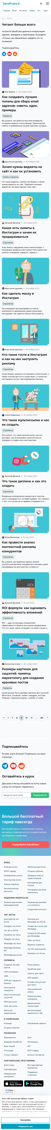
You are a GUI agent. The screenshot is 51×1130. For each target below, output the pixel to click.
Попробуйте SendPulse (25, 844)
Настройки (25, 1120)
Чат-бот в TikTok (11, 930)
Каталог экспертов (35, 1055)
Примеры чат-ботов (36, 953)
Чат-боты (23, 10)
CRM (6, 976)
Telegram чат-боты (12, 939)
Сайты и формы (10, 177)
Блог (29, 1037)
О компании (11, 1019)
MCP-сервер (33, 1050)
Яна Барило (10, 92)
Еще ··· (46, 10)
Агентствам (9, 1065)
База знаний (9, 1046)
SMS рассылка (10, 1002)
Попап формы (33, 965)
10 (26, 717)
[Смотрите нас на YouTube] (9, 54)
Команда (8, 1023)
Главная (6, 10)
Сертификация (10, 1069)
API (28, 1046)
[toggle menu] (47, 3)
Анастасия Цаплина (13, 162)
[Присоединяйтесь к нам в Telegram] (4, 54)
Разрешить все (25, 1126)
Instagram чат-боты (12, 926)
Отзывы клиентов (11, 1028)
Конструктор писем (12, 880)
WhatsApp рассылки (13, 955)
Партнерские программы (19, 1060)
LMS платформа (11, 972)
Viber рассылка (10, 1006)
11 (31, 717)
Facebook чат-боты (12, 935)
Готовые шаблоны (35, 871)
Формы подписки (11, 884)
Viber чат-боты (33, 940)
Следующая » (47, 717)
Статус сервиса (11, 1055)
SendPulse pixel (34, 969)
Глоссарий (8, 1050)
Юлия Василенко (12, 537)
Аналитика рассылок (36, 867)
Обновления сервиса (36, 1023)
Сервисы (7, 116)
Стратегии (8, 242)
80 (42, 717)
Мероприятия (10, 1037)
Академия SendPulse (13, 1042)
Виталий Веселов (12, 223)
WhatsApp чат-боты (12, 943)
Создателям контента (37, 909)
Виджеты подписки (35, 944)
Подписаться (40, 795)
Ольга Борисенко (12, 415)
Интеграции (32, 1042)
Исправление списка (13, 875)
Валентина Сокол (12, 664)
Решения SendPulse (16, 898)
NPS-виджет (32, 978)
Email (14, 10)
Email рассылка (10, 867)
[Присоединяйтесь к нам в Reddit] (15, 54)
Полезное (10, 1033)
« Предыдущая (4, 717)
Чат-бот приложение (36, 949)
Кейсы (32, 10)
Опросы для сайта (35, 973)
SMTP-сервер (10, 871)
